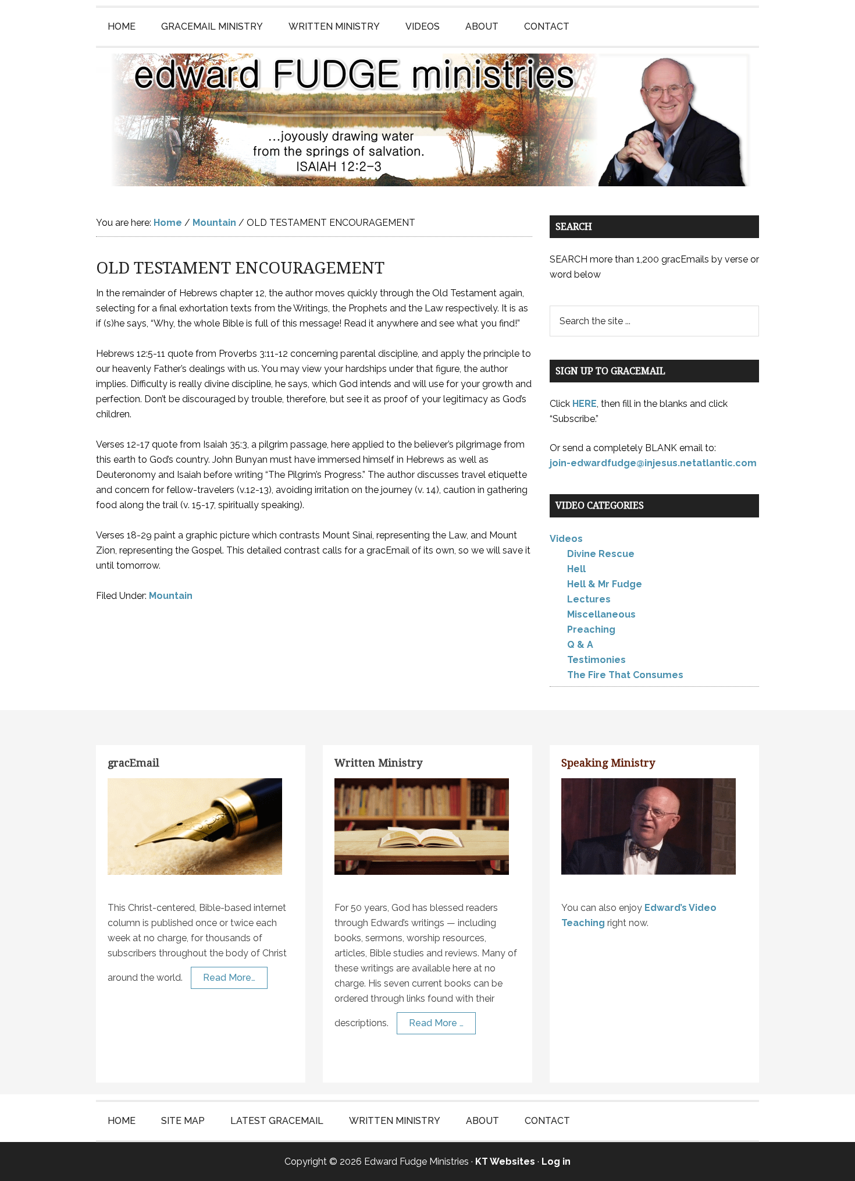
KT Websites (505, 1161)
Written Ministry (378, 763)
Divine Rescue (601, 553)
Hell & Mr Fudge (604, 584)
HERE (584, 403)
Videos (566, 538)
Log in (556, 1161)
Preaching (591, 629)
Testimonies (596, 659)
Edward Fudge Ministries (427, 120)
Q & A (580, 644)
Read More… (229, 977)
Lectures (589, 599)
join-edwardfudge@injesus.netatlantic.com (653, 463)
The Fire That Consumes (625, 674)
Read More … (436, 1023)
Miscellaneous (601, 614)
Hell (576, 568)
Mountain (171, 595)
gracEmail (133, 763)
